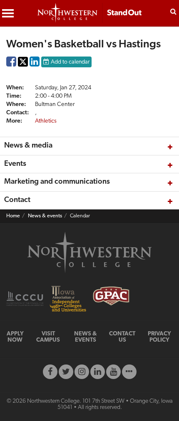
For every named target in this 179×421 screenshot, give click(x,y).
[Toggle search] (173, 10)
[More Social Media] (129, 371)
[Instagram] (82, 371)
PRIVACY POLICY (159, 337)
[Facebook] (50, 371)
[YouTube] (113, 371)
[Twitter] (66, 371)
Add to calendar (70, 62)
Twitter (23, 68)
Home (13, 216)
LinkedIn (35, 64)
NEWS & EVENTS (85, 337)
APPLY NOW (15, 337)
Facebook (11, 64)
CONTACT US (122, 337)
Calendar (80, 216)
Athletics (46, 121)
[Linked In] (97, 371)
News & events (45, 216)
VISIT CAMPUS (48, 337)
